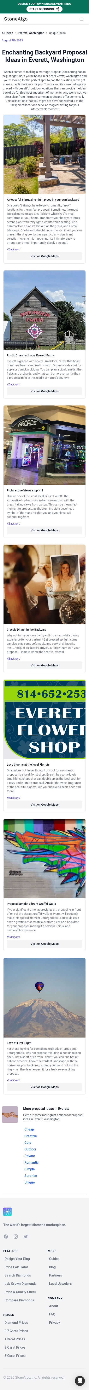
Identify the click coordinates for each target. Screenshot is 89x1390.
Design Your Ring (17, 1259)
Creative (30, 1136)
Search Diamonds (18, 1275)
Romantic (31, 1162)
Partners (55, 1275)
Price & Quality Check (20, 1292)
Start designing (42, 9)
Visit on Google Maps (45, 256)
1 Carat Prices (15, 1339)
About (53, 1306)
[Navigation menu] (81, 19)
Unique (29, 1182)
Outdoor (30, 1149)
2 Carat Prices (15, 1347)
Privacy (54, 1323)
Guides (54, 1259)
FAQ (52, 1314)
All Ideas (7, 33)
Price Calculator (16, 1267)
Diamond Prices (16, 1323)
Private (29, 1156)
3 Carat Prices (15, 1356)
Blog (52, 1267)
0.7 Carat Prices (16, 1331)
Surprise (30, 1176)
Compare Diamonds (19, 1300)
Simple (29, 1169)
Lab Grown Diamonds (20, 1284)
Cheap (29, 1129)
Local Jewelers (60, 1284)
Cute (27, 1143)
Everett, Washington (31, 33)
